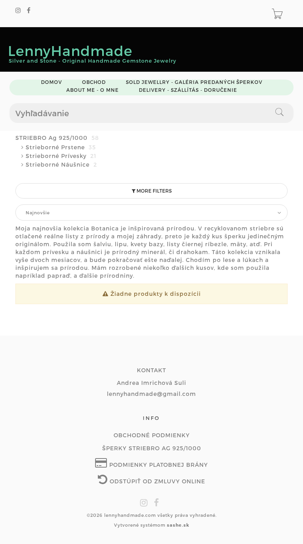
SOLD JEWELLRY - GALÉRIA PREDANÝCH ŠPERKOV (194, 82)
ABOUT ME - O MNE (92, 90)
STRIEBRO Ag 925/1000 (57, 137)
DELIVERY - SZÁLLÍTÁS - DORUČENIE (188, 90)
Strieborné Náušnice (61, 164)
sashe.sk (178, 524)
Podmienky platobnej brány (157, 464)
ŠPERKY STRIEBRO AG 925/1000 (151, 448)
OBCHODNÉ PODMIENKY (152, 435)
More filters (153, 190)
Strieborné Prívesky (61, 155)
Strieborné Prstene (61, 147)
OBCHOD (94, 82)
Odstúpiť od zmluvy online (156, 481)
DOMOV (51, 82)
